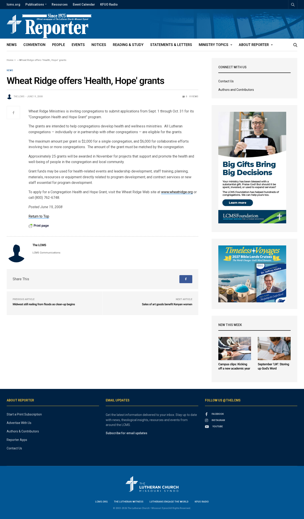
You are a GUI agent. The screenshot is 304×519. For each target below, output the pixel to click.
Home (10, 60)
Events (78, 45)
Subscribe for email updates (126, 433)
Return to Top (38, 216)
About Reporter (254, 45)
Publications (34, 4)
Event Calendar (84, 4)
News (12, 45)
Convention (34, 45)
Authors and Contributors (236, 89)
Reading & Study (128, 45)
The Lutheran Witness (128, 501)
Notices (98, 45)
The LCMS (19, 96)
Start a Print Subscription (24, 414)
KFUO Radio (109, 4)
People (58, 45)
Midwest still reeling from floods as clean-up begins (44, 304)
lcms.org (13, 4)
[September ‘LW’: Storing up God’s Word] (274, 348)
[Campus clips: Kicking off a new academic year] (234, 348)
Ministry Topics (213, 45)
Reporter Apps (17, 440)
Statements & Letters (171, 45)
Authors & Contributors (23, 431)
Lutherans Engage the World (169, 501)
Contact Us (226, 81)
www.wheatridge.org (177, 192)
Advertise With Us (19, 423)
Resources (60, 4)
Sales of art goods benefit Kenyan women (167, 304)
